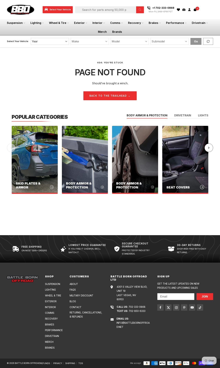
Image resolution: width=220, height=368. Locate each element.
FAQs (73, 289)
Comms (115, 23)
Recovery (134, 23)
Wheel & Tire (57, 23)
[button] (183, 9)
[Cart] (195, 9)
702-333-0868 (137, 306)
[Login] (189, 9)
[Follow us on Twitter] (168, 307)
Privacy (57, 363)
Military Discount (81, 295)
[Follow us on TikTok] (200, 307)
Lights (203, 115)
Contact (75, 307)
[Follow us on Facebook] (160, 307)
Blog (73, 301)
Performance (175, 23)
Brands (117, 31)
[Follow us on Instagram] (176, 307)
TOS (80, 363)
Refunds (45, 363)
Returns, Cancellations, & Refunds (86, 314)
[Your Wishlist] (178, 9)
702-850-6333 (137, 310)
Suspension (15, 23)
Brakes (153, 23)
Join (205, 296)
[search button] (140, 9)
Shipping (70, 363)
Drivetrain (198, 23)
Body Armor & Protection (147, 115)
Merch (102, 31)
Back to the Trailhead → (110, 95)
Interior (97, 23)
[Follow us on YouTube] (192, 307)
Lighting (35, 23)
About (74, 284)
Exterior (79, 23)
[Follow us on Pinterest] (184, 307)
